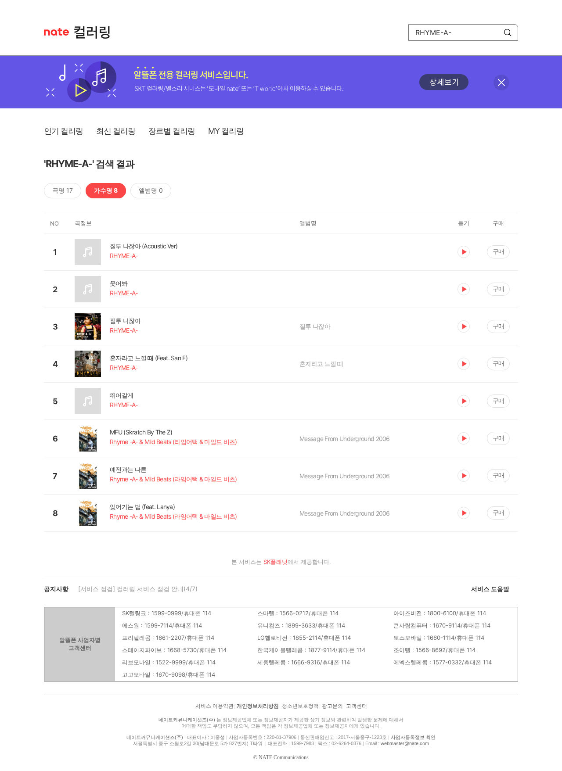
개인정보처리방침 (258, 706)
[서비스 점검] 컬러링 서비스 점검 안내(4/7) (138, 588)
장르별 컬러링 (171, 131)
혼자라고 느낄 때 (321, 363)
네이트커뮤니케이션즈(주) (187, 719)
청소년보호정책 (300, 706)
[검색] (507, 32)
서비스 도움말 (490, 588)
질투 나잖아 (314, 326)
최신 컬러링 (115, 131)
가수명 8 (106, 190)
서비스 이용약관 (214, 706)
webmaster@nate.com (405, 743)
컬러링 (96, 32)
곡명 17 (62, 190)
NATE (56, 32)
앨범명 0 (151, 190)
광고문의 (332, 706)
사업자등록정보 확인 (413, 737)
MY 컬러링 (226, 131)
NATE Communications (284, 757)
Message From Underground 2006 (344, 438)
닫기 (501, 82)
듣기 (464, 252)
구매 (498, 251)
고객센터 (356, 706)
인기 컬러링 (63, 131)
